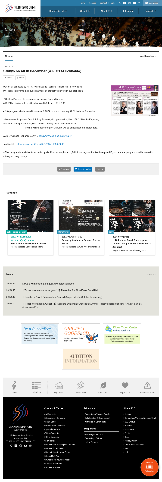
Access (92, 3)
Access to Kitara (52, 467)
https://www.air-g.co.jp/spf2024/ (55, 136)
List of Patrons (91, 442)
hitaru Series (50, 422)
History (128, 414)
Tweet (10, 77)
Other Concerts (52, 437)
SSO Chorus (130, 422)
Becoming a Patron (93, 438)
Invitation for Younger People (57, 460)
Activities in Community (95, 422)
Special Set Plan (52, 456)
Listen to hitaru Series (55, 448)
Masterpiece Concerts (55, 426)
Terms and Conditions (134, 445)
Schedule (85, 11)
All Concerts (50, 414)
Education (128, 11)
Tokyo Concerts (52, 433)
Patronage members (94, 434)
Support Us (150, 11)
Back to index (84, 169)
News (127, 448)
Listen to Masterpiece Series (57, 452)
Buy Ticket (50, 441)
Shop (127, 437)
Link (112, 3)
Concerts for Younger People (97, 414)
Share (21, 77)
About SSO (106, 11)
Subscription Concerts (55, 418)
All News (9, 56)
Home (82, 3)
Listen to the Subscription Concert (60, 445)
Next (99, 169)
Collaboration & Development (97, 418)
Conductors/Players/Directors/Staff (140, 418)
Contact (103, 3)
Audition (128, 426)
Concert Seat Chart (53, 464)
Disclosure (129, 429)
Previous (65, 169)
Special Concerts (52, 429)
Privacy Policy (131, 441)
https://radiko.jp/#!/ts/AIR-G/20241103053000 (40, 144)
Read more (151, 274)
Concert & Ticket (58, 11)
